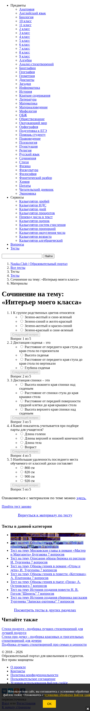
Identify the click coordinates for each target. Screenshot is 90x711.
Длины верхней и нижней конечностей (54, 438)
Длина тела (33, 443)
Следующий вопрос (25, 334)
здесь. (81, 498)
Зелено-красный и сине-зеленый (49, 330)
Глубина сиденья (37, 368)
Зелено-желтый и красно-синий (48, 326)
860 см (30, 468)
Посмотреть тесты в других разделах (45, 610)
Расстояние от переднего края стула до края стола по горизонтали (50, 349)
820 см (30, 472)
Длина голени (35, 434)
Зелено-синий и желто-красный (48, 321)
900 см (30, 476)
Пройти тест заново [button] (16, 506)
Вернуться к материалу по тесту (45, 515)
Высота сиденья (36, 355)
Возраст (30, 447)
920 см (30, 481)
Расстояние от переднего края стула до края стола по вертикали (50, 361)
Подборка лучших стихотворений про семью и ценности (44, 644)
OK (49, 704)
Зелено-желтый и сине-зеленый (48, 317)
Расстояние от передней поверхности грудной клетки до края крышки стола (50, 403)
